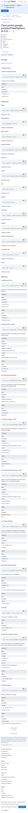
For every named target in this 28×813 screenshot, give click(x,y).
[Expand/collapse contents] (8, 35)
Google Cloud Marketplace (6, 755)
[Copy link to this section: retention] (8, 210)
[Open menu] (2, 1)
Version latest (6, 51)
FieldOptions (5, 317)
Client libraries (10, 7)
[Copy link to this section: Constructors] (12, 68)
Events (2, 791)
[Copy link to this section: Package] (8, 60)
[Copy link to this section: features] (7, 158)
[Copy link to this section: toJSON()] (8, 608)
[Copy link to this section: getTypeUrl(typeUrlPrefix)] (17, 565)
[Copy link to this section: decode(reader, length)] (16, 324)
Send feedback (6, 22)
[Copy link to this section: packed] (6, 197)
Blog (2, 789)
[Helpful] (9, 19)
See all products (4, 751)
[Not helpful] (11, 19)
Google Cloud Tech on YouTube (7, 797)
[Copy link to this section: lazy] (4, 184)
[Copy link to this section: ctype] (5, 105)
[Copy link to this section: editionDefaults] (11, 144)
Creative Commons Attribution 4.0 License (10, 738)
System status (4, 769)
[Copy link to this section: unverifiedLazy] (11, 249)
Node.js (19, 5)
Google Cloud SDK (9, 5)
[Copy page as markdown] (13, 31)
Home (2, 15)
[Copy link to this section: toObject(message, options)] (19, 634)
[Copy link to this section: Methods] (9, 277)
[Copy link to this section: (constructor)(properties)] (17, 71)
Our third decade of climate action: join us (10, 804)
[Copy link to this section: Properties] (10, 102)
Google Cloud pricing (5, 753)
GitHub (2, 775)
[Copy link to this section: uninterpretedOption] (15, 236)
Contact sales (4, 757)
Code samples (4, 779)
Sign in (25, 1)
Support (2, 765)
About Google (4, 802)
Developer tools (15, 15)
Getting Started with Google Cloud (8, 777)
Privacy (9, 802)
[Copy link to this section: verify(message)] (12, 685)
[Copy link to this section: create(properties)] (13, 280)
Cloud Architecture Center (6, 781)
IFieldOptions (5, 94)
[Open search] (19, 1)
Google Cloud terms (22, 802)
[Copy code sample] (25, 75)
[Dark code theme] (23, 75)
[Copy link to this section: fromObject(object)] (14, 521)
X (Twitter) (3, 793)
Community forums (5, 763)
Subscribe (22, 806)
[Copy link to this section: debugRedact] (10, 118)
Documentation (8, 15)
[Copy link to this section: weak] (5, 262)
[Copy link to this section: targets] (7, 223)
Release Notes (4, 767)
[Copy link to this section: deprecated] (9, 131)
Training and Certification (6, 783)
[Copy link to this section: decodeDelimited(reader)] (17, 375)
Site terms (14, 802)
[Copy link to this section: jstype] (6, 171)
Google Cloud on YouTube (6, 795)
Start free (5, 10)
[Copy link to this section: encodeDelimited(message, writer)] (23, 470)
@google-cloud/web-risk (7, 63)
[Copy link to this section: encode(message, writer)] (17, 419)
